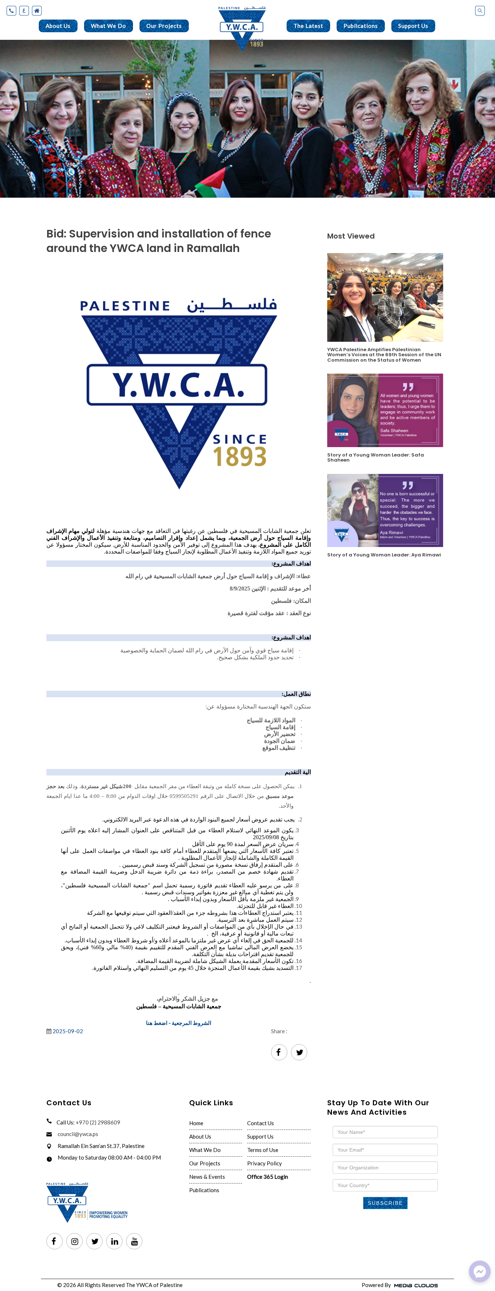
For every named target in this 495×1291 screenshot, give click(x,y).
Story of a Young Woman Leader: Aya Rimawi (384, 554)
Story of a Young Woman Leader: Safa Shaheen (375, 457)
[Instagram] (74, 1242)
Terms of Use (262, 1150)
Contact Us (260, 1123)
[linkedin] (114, 1242)
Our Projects (164, 25)
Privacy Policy (264, 1163)
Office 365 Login (267, 1176)
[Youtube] (134, 1242)
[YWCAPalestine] (480, 1271)
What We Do (108, 25)
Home (196, 1123)
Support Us (413, 25)
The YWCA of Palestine (154, 1285)
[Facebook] (279, 1053)
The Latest (308, 25)
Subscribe (385, 1203)
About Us (58, 25)
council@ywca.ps (78, 1134)
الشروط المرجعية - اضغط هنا (178, 1022)
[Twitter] (299, 1053)
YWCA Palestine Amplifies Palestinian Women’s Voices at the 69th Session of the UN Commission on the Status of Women (384, 354)
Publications (361, 25)
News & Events (207, 1176)
